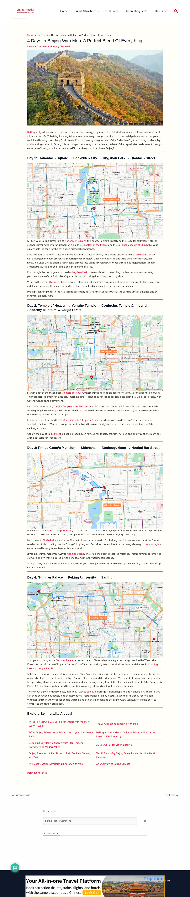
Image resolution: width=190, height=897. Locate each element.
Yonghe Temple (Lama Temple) (70, 406)
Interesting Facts (136, 11)
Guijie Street (54, 433)
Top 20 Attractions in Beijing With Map (117, 723)
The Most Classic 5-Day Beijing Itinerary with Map (56, 763)
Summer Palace (64, 660)
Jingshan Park (79, 272)
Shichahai (48, 540)
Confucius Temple (69, 420)
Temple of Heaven (73, 392)
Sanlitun (91, 691)
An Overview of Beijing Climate (113, 763)
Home (64, 11)
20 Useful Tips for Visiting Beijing (114, 744)
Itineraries (161, 11)
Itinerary (54, 46)
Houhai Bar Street (64, 563)
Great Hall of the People (94, 244)
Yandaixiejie (152, 544)
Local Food (111, 11)
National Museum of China (132, 244)
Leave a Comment (37, 46)
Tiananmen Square (75, 240)
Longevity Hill (45, 668)
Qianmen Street (58, 281)
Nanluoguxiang (75, 553)
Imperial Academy (92, 420)
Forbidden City (142, 254)
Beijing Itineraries (37, 772)
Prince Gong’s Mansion (59, 530)
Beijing (31, 132)
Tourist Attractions (84, 11)
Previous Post (21, 794)
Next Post (171, 794)
